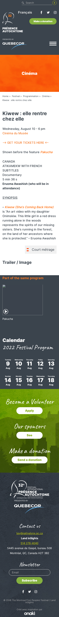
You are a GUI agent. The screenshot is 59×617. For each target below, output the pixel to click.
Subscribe (29, 580)
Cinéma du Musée (15, 133)
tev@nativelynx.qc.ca (29, 533)
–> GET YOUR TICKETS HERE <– (25, 142)
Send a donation (30, 460)
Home (5, 96)
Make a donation (43, 21)
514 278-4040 (29, 543)
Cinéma (45, 96)
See (29, 435)
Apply (29, 410)
